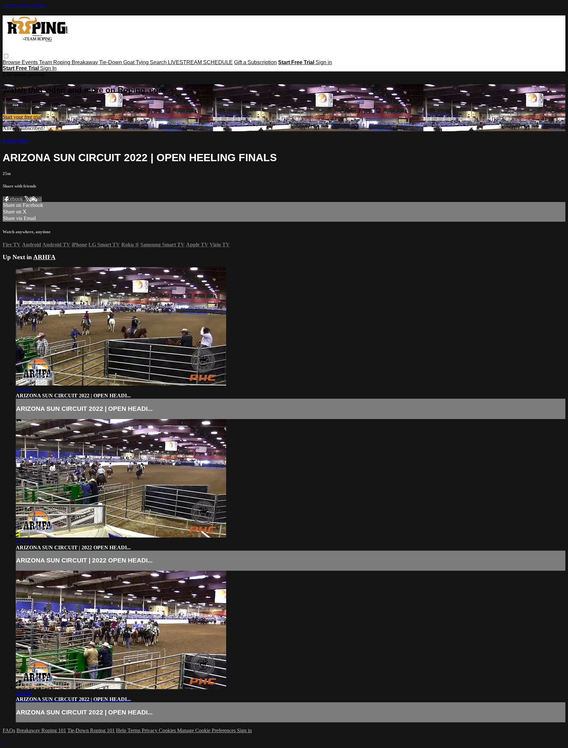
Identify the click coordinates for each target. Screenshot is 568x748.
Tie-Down (111, 62)
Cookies (168, 730)
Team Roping (55, 62)
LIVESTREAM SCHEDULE (200, 62)
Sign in (324, 62)
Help (122, 730)
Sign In (48, 68)
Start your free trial (22, 117)
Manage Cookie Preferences (207, 730)
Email (36, 199)
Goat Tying (136, 62)
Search (159, 62)
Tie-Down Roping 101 (91, 730)
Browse (12, 62)
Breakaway (85, 62)
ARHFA (44, 257)
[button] (6, 56)
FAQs (9, 730)
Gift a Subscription (255, 62)
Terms (135, 730)
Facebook (13, 199)
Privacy (150, 730)
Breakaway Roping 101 (41, 730)
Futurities (16, 140)
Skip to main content (24, 5)
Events (30, 62)
